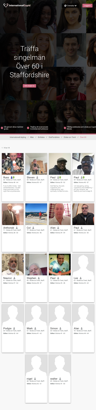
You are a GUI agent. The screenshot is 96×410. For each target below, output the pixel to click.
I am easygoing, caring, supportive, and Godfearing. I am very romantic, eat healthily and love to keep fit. (83, 188)
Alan (53, 227)
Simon (54, 328)
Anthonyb (8, 227)
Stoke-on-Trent (70, 137)
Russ (6, 177)
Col (29, 227)
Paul (53, 177)
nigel (29, 378)
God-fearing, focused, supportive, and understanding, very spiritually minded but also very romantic (59, 188)
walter (54, 378)
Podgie (7, 328)
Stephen (31, 278)
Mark (30, 328)
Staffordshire (54, 137)
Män (32, 137)
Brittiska (41, 137)
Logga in (87, 6)
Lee (76, 278)
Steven (31, 177)
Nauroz (7, 278)
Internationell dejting (18, 137)
